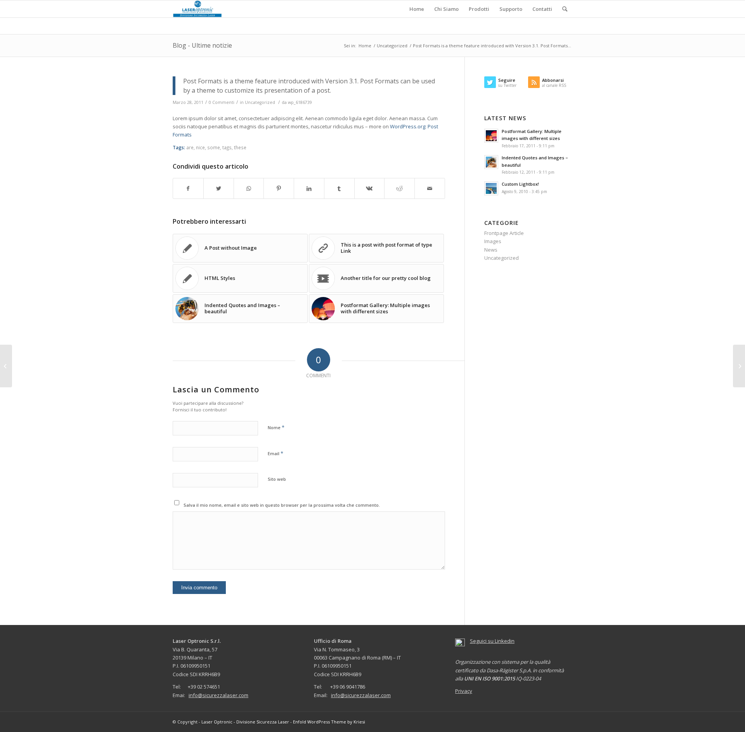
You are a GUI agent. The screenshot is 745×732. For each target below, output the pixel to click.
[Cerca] (564, 8)
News (490, 249)
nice (200, 147)
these (240, 147)
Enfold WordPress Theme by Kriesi (329, 722)
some (213, 147)
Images (492, 241)
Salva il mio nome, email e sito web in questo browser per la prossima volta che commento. (282, 505)
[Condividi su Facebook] (188, 188)
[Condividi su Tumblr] (339, 188)
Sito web (277, 479)
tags (227, 147)
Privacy (463, 690)
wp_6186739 (300, 102)
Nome (276, 427)
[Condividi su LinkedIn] (309, 188)
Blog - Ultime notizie (202, 45)
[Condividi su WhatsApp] (249, 188)
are (190, 147)
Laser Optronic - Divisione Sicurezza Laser (245, 722)
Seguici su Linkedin (492, 640)
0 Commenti (221, 102)
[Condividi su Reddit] (399, 188)
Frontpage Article (504, 233)
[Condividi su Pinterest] (279, 188)
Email (275, 453)
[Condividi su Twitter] (219, 188)
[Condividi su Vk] (370, 188)
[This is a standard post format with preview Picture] (739, 366)
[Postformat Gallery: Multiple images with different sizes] (6, 366)
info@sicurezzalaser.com (218, 695)
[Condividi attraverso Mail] (430, 188)
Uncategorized (260, 102)
